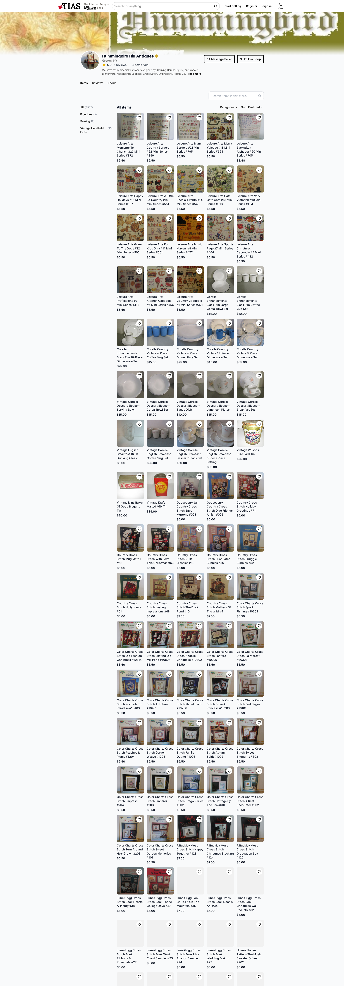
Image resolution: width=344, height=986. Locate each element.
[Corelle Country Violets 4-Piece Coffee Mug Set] (160, 332)
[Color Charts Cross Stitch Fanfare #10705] (220, 634)
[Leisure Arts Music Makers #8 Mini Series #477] (190, 227)
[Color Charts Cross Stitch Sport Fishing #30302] (250, 586)
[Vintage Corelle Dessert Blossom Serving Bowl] (130, 384)
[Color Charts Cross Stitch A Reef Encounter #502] (250, 779)
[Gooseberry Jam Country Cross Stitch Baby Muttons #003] (190, 485)
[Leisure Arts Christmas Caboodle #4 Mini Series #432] (250, 227)
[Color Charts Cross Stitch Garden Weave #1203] (160, 731)
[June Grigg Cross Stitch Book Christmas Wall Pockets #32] (250, 880)
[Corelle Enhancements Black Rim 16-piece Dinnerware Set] (130, 332)
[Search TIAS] (215, 6)
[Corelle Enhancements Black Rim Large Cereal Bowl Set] (220, 279)
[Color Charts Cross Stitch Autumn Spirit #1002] (220, 731)
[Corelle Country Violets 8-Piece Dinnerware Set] (250, 332)
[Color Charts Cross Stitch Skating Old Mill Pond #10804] (160, 634)
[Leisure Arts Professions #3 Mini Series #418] (130, 279)
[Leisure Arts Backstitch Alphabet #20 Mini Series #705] (250, 126)
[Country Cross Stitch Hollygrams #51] (130, 586)
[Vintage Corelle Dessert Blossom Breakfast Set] (250, 384)
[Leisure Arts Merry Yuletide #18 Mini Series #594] (220, 126)
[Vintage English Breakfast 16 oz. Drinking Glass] (130, 433)
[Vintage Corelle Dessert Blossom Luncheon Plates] (220, 384)
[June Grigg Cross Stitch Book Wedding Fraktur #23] (220, 933)
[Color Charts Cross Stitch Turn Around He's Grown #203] (130, 828)
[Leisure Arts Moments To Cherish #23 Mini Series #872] (130, 126)
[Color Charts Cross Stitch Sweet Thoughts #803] (250, 731)
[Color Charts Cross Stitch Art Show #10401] (160, 683)
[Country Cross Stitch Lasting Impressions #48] (160, 586)
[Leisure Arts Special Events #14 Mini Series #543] (190, 179)
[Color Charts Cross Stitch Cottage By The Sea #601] (220, 779)
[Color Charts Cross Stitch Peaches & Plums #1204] (130, 731)
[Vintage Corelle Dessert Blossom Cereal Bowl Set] (160, 384)
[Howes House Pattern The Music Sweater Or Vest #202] (250, 933)
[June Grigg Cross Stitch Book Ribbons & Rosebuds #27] (130, 933)
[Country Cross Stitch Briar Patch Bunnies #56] (220, 537)
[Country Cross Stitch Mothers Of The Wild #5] (220, 586)
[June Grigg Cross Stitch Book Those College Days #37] (160, 880)
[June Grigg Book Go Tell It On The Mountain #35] (190, 880)
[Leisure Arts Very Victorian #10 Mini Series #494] (250, 179)
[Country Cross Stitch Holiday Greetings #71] (250, 485)
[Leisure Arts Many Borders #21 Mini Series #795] (190, 126)
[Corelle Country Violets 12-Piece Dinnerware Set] (220, 332)
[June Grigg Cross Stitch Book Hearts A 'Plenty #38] (130, 880)
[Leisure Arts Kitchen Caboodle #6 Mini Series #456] (160, 279)
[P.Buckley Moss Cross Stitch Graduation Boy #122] (250, 828)
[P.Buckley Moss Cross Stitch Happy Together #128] (190, 828)
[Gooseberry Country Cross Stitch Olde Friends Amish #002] (220, 485)
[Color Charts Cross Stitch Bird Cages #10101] (250, 683)
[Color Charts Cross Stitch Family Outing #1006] (190, 731)
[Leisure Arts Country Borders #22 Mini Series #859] (160, 126)
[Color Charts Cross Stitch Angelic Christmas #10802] (190, 634)
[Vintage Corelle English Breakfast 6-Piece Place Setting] (220, 433)
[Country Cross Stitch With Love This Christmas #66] (160, 537)
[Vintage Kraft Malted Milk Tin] (160, 485)
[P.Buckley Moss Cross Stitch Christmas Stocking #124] (220, 828)
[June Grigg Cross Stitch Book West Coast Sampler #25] (160, 933)
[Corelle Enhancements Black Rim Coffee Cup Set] (250, 279)
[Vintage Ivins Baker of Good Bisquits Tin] (130, 485)
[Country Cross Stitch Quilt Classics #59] (190, 537)
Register (251, 6)
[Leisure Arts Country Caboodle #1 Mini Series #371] (190, 279)
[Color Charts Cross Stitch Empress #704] (130, 779)
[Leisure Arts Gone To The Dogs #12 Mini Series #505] (130, 227)
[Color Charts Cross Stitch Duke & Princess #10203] (220, 683)
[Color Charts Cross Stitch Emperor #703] (160, 779)
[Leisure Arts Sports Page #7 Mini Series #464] (220, 227)
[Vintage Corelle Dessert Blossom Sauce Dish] (190, 384)
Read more (194, 73)
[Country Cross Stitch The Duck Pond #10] (190, 586)
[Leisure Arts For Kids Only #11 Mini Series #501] (160, 227)
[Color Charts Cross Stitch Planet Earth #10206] (190, 683)
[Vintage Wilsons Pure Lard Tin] (250, 433)
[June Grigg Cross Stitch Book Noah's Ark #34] (220, 880)
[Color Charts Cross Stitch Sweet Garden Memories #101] (160, 828)
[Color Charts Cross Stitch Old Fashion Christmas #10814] (130, 634)
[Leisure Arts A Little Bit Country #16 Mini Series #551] (160, 179)
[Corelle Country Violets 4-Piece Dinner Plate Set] (190, 332)
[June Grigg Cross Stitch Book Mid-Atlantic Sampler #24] (190, 933)
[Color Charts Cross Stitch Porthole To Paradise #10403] (130, 683)
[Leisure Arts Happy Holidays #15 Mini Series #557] (130, 179)
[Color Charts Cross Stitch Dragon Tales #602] (190, 779)
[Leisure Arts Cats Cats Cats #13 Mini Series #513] (220, 179)
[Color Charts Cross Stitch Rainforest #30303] (250, 634)
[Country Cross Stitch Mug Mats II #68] (130, 537)
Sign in (267, 6)
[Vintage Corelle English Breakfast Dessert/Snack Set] (190, 433)
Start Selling (233, 6)
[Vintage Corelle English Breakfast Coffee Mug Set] (160, 433)
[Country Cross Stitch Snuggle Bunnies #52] (250, 537)
